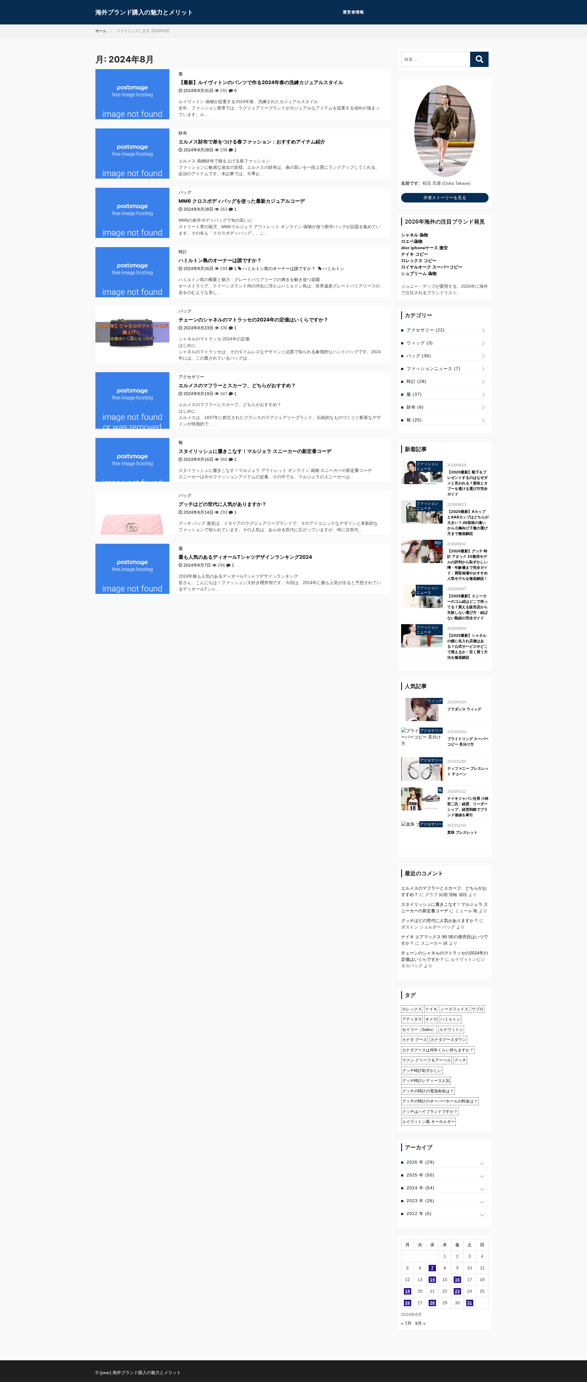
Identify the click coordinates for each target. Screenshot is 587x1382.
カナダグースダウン (448, 1039)
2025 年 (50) (420, 1175)
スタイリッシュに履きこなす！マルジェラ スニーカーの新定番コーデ (255, 451)
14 (432, 1279)
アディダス (412, 1019)
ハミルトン (333, 268)
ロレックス (412, 1009)
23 (457, 1291)
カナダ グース (414, 1039)
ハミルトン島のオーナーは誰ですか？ (220, 260)
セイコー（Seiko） (419, 1029)
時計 (183, 251)
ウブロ (478, 1009)
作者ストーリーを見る (444, 197)
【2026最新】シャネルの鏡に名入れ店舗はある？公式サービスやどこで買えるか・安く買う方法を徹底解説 (467, 646)
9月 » (420, 1323)
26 (407, 1302)
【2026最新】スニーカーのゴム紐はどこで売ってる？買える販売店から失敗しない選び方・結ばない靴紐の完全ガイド (467, 607)
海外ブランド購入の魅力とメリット (144, 12)
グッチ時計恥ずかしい (422, 1070)
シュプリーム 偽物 (419, 273)
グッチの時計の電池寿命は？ (428, 1091)
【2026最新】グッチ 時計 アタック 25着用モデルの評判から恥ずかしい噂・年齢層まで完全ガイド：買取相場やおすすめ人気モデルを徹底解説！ (467, 565)
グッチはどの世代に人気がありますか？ (223, 504)
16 (457, 1279)
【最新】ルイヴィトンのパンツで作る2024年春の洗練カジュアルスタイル (261, 82)
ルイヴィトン (451, 1029)
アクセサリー (191, 376)
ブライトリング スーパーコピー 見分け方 (468, 741)
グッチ (460, 1060)
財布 (183, 133)
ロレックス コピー (419, 260)
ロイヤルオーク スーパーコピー (431, 267)
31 (469, 1302)
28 (432, 1302)
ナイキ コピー (414, 254)
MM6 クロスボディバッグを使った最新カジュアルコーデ (242, 201)
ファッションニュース (433, 368)
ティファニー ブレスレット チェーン (468, 771)
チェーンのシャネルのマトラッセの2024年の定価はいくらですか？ (253, 320)
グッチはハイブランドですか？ (430, 1111)
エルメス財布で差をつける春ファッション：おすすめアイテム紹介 (252, 142)
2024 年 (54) (420, 1187)
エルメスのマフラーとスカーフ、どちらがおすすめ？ (237, 385)
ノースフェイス (454, 1009)
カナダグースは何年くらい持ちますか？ (438, 1050)
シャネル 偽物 (414, 234)
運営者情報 (353, 12)
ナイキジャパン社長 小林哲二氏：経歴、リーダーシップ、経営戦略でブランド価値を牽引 (468, 806)
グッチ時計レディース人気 (426, 1080)
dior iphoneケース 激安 (424, 247)
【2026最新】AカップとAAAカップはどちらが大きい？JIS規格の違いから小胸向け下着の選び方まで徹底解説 (468, 522)
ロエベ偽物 (412, 241)
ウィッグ (420, 342)
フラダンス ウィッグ (464, 709)
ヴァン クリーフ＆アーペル (426, 1060)
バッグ (185, 192)
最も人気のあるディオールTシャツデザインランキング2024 (245, 557)
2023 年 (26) (420, 1200)
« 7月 (406, 1323)
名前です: (410, 183)
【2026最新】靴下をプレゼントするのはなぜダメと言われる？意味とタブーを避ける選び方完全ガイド (467, 483)
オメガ (431, 1019)
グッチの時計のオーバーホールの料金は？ (440, 1101)
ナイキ (431, 1009)
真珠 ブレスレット (462, 832)
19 (407, 1291)
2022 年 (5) (419, 1213)
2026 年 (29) (420, 1162)
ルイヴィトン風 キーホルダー (428, 1121)
